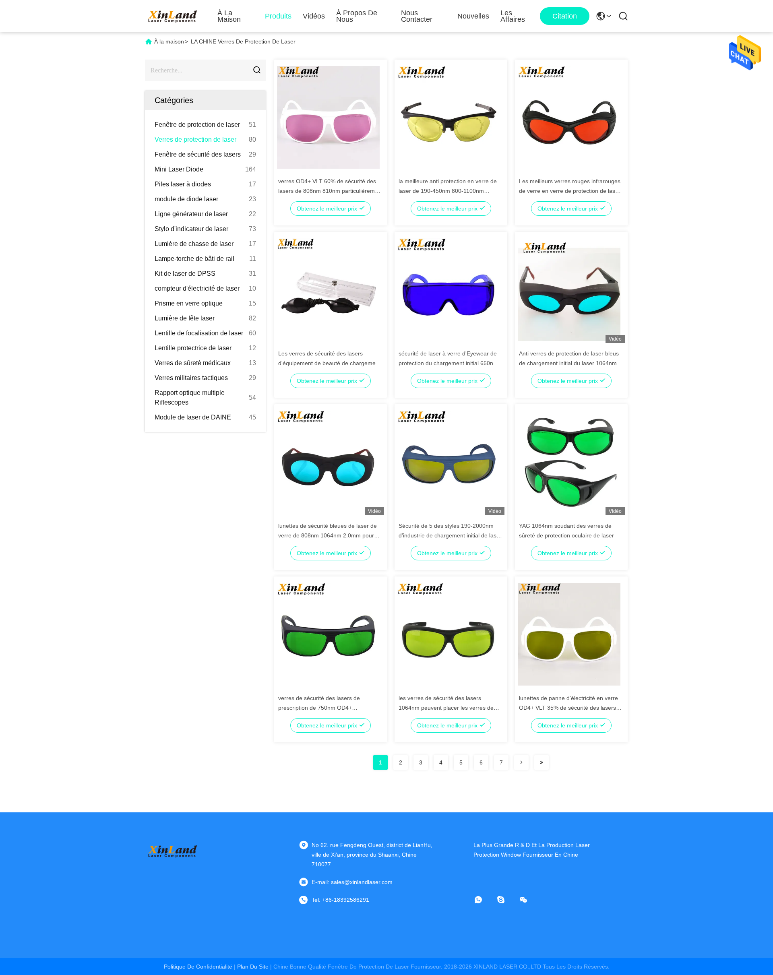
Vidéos (314, 16)
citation (564, 16)
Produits (278, 16)
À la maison (229, 16)
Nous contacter (416, 16)
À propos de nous (356, 16)
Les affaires (512, 16)
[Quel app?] (483, 900)
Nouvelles (473, 16)
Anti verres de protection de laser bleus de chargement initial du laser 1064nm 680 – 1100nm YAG (569, 363)
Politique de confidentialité (198, 966)
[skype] (506, 900)
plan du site (253, 966)
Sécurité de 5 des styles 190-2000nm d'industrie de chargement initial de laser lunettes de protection (450, 535)
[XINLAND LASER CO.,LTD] (173, 16)
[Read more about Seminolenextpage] (521, 762)
